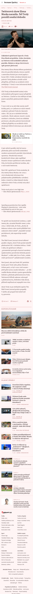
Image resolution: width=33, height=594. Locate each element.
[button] (16, 38)
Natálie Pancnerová (17, 417)
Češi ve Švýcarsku (6, 560)
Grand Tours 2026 (21, 530)
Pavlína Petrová (22, 430)
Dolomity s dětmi (5, 565)
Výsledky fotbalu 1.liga (7, 538)
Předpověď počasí (24, 570)
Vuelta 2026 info (21, 518)
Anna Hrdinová (23, 404)
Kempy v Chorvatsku (6, 553)
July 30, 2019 (25, 211)
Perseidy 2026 (12, 572)
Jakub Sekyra (6, 20)
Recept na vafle (21, 545)
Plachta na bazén (18, 578)
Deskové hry (8, 591)
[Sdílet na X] (31, 301)
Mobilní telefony (22, 587)
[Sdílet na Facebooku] (28, 301)
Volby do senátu (5, 527)
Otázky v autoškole (22, 562)
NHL (2, 547)
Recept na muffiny (22, 538)
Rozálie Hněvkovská (17, 391)
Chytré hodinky (23, 591)
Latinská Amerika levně (7, 562)
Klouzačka (12, 580)
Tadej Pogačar (21, 525)
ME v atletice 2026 (6, 543)
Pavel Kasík (21, 440)
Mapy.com (16, 570)
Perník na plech (21, 547)
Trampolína (27, 578)
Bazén (11, 578)
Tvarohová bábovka (22, 543)
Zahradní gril (13, 583)
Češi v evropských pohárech (16, 574)
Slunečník (6, 580)
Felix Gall (19, 527)
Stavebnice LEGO (7, 589)
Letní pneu (26, 589)
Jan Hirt (19, 523)
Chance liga (4, 536)
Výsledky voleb (5, 523)
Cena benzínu (20, 572)
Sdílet (11, 26)
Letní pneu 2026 (21, 553)
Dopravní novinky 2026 (23, 558)
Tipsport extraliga (6, 540)
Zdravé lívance (21, 540)
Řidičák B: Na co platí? (23, 560)
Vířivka (20, 583)
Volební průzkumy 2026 (7, 521)
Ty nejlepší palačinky (22, 536)
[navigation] (2, 2)
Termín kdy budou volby (7, 525)
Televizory (15, 591)
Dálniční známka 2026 (23, 555)
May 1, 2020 (25, 192)
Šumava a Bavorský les (7, 558)
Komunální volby (5, 530)
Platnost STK (20, 565)
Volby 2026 (4, 518)
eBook (5, 26)
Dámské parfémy (17, 589)
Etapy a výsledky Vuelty (23, 521)
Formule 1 (4, 545)
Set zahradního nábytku (22, 580)
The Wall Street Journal (9, 87)
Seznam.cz (23, 2)
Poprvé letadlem (5, 555)
